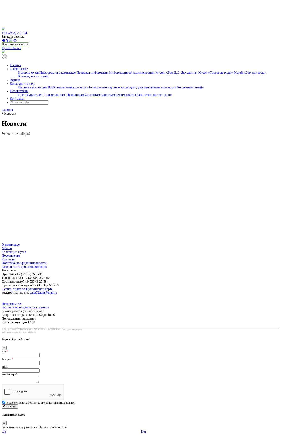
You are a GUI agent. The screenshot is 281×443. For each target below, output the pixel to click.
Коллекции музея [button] (22, 83)
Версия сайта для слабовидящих (24, 266)
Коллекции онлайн (190, 87)
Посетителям (11, 255)
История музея (28, 72)
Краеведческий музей (33, 76)
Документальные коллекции (156, 87)
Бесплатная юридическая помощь (25, 307)
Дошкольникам (54, 94)
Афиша (15, 80)
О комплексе (11, 244)
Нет (143, 431)
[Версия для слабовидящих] (15, 40)
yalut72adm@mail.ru (43, 292)
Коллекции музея (14, 252)
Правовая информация (92, 72)
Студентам (92, 94)
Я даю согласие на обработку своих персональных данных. (40, 402)
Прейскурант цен (30, 94)
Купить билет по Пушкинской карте (27, 289)
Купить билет (11, 48)
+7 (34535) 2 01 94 (14, 33)
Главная (15, 65)
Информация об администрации (132, 72)
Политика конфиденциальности (24, 263)
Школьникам (75, 94)
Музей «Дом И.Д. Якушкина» (176, 72)
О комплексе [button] (19, 69)
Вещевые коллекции (32, 87)
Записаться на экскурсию (154, 94)
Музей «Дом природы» (250, 72)
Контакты (17, 98)
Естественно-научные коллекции (112, 87)
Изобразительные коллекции (68, 87)
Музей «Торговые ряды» (215, 72)
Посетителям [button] (19, 91)
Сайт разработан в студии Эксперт (19, 332)
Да (4, 431)
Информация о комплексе (57, 72)
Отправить (9, 406)
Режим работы (126, 94)
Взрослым (108, 94)
